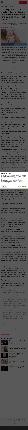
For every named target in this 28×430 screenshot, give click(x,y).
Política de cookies (5, 184)
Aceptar (24, 186)
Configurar (4, 186)
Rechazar (19, 186)
